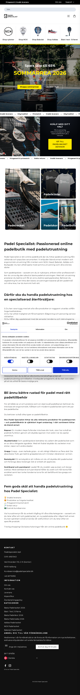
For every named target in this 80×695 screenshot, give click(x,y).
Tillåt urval (40, 370)
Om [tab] (66, 329)
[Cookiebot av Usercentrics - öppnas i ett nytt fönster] (68, 323)
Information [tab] (40, 329)
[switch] (30, 361)
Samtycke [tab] (14, 329)
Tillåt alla (65, 370)
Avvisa (14, 370)
